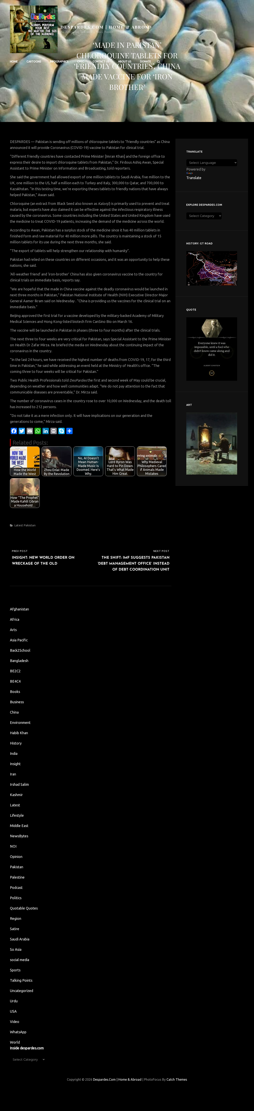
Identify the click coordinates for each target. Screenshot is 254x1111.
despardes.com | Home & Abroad (106, 27)
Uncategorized (21, 991)
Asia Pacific (19, 640)
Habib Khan (19, 733)
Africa (14, 619)
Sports (15, 970)
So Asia (15, 949)
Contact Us (101, 61)
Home (14, 61)
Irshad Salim (19, 784)
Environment (20, 722)
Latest (18, 525)
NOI (13, 846)
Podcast (16, 887)
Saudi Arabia (19, 939)
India (13, 753)
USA (13, 1011)
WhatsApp (18, 1032)
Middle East (19, 826)
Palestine (17, 877)
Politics (15, 898)
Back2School (20, 650)
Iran (13, 774)
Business (17, 702)
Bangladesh (19, 661)
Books (15, 692)
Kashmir (16, 795)
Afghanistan (19, 609)
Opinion (16, 857)
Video (14, 1022)
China (14, 712)
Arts (13, 630)
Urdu (14, 1001)
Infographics (59, 61)
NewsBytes (19, 836)
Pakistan (30, 525)
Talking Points (21, 980)
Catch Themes (176, 1079)
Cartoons (34, 61)
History (16, 743)
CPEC (80, 61)
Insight (15, 764)
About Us (124, 61)
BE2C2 (15, 671)
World (15, 1042)
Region (15, 918)
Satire (14, 929)
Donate (145, 61)
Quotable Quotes (24, 908)
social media (19, 960)
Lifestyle (17, 815)
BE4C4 (15, 681)
